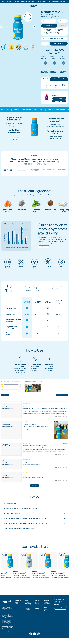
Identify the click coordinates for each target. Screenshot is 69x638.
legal (45, 607)
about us (16, 602)
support (36, 600)
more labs (18, 600)
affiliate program (47, 603)
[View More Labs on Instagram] (38, 633)
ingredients (17, 603)
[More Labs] (34, 5)
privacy (45, 609)
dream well (27, 607)
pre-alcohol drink (28, 604)
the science (42, 246)
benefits (46, 600)
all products (27, 602)
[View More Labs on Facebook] (30, 633)
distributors (36, 608)
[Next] (34, 26)
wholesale (36, 607)
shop (26, 600)
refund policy (36, 604)
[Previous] (1, 26)
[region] (33, 388)
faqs (35, 602)
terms (45, 610)
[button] (47, 14)
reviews (16, 604)
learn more (16, 577)
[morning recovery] (4, 47)
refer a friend (46, 602)
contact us (36, 603)
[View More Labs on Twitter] (34, 633)
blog (15, 607)
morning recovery (10, 572)
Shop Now (8, 1)
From (16, 575)
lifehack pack (27, 608)
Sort (55, 400)
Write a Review (63, 395)
